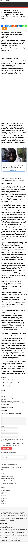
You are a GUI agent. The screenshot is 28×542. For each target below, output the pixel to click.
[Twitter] (8, 26)
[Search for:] (14, 457)
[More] (4, 28)
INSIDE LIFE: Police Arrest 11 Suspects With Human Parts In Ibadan (12, 180)
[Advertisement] (14, 87)
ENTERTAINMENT (14, 3)
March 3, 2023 (4, 16)
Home (2, 3)
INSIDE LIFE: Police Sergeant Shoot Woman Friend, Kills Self (12, 34)
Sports (15, 5)
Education (18, 16)
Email (2, 430)
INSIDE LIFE (4, 498)
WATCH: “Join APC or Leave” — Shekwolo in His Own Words (14, 539)
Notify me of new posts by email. (11, 445)
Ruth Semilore (11, 16)
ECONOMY (22, 3)
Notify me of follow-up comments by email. (13, 443)
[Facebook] (3, 26)
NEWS (7, 3)
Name (3, 426)
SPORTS (3, 500)
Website (3, 435)
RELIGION (3, 501)
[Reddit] (14, 26)
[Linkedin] (19, 26)
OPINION (3, 5)
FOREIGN (23, 16)
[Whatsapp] (24, 26)
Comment (3, 415)
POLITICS (9, 5)
